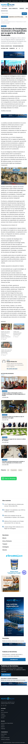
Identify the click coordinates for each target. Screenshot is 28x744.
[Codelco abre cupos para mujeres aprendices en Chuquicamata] (6, 345)
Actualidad (4, 8)
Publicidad (3, 728)
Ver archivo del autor (12, 368)
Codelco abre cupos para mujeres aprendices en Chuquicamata (6, 351)
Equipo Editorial (4, 734)
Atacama (4, 550)
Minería (4, 538)
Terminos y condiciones (5, 739)
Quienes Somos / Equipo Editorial (7, 723)
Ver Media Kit (14, 659)
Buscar (24, 13)
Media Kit (25, 1)
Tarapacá (21, 8)
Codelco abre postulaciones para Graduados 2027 (17, 333)
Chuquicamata (14, 470)
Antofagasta (5, 547)
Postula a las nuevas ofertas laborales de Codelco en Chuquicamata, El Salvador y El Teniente (5, 334)
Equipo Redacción (19, 46)
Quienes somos (15, 1)
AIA (8, 470)
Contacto (20, 1)
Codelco (20, 470)
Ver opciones (6, 674)
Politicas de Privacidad (5, 737)
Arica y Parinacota (13, 8)
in (16, 48)
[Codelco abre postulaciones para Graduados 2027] (18, 327)
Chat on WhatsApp (10, 478)
